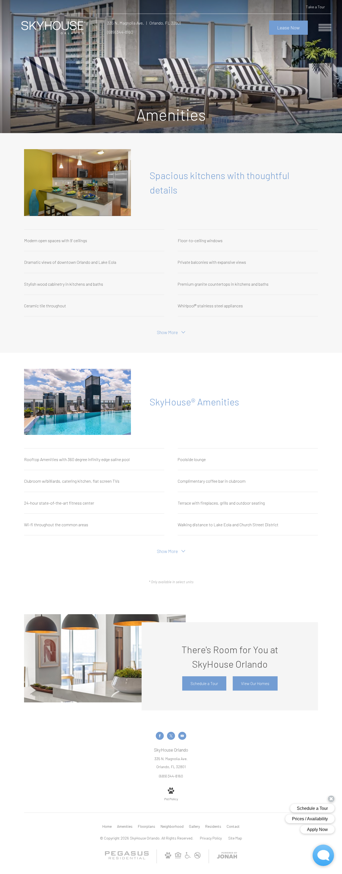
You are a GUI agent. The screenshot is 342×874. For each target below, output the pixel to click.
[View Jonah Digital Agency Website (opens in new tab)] (227, 856)
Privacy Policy (211, 838)
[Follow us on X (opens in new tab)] (171, 736)
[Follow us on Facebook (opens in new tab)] (160, 736)
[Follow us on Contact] (182, 736)
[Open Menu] (324, 27)
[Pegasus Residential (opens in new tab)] (127, 858)
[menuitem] (107, 826)
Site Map (235, 838)
